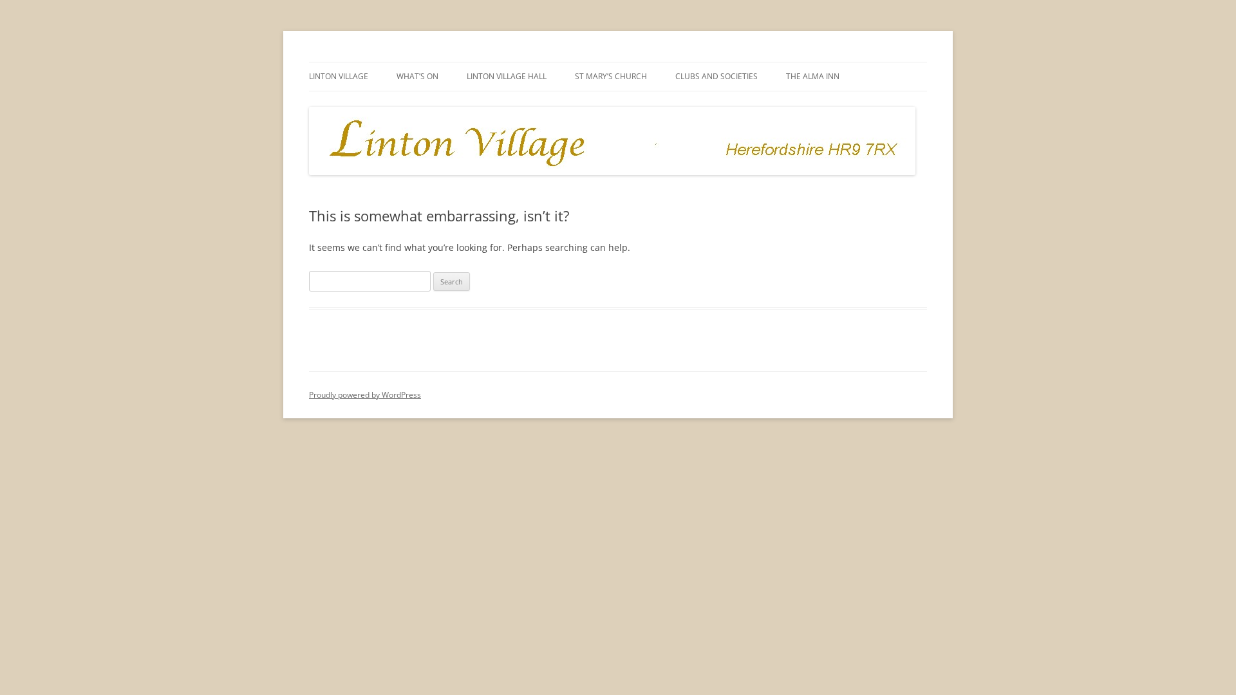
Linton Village (338, 76)
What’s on (417, 76)
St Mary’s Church (611, 76)
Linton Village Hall (507, 76)
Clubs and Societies (716, 76)
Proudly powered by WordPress (365, 394)
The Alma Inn (812, 76)
